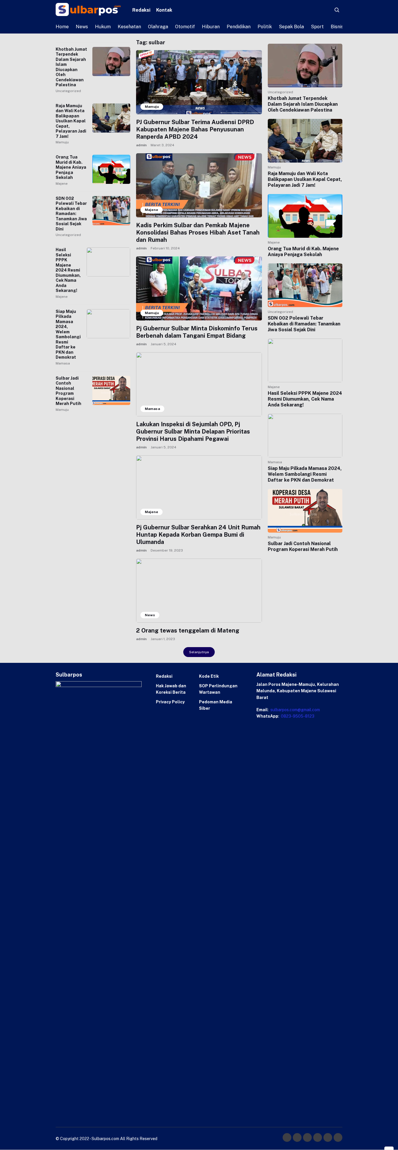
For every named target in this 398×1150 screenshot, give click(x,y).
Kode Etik (209, 676)
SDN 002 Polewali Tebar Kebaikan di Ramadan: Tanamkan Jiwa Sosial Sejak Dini (71, 213)
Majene (62, 184)
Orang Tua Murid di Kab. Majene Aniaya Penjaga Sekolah (71, 167)
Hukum (103, 26)
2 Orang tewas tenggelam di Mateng (187, 630)
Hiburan (211, 26)
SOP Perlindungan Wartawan (218, 689)
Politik (265, 26)
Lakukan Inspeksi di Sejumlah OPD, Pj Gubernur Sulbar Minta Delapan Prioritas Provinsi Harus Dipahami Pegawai (193, 431)
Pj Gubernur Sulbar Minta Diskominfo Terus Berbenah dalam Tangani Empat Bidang (197, 332)
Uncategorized (68, 91)
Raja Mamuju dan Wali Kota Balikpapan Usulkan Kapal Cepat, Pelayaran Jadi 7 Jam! (71, 121)
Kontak (164, 10)
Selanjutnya (199, 652)
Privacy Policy (170, 702)
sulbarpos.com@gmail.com (295, 709)
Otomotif (185, 26)
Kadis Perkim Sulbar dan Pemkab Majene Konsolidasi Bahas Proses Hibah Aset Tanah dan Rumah (198, 232)
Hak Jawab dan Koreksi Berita (171, 689)
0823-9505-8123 (297, 716)
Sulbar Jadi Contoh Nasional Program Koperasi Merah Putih (68, 391)
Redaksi (141, 10)
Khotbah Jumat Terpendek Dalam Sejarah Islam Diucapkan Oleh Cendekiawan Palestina (71, 67)
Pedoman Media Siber (215, 705)
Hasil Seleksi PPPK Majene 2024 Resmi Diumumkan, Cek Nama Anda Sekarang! (68, 270)
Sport (317, 26)
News (82, 26)
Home (62, 26)
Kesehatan (129, 26)
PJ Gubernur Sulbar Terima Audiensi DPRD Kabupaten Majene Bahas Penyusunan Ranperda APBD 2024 (195, 129)
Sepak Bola (291, 26)
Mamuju (62, 142)
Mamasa (63, 363)
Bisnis (337, 26)
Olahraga (158, 26)
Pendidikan (239, 26)
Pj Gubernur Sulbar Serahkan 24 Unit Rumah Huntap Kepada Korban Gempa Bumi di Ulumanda (198, 534)
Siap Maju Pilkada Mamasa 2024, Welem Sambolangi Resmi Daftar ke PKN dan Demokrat (68, 334)
